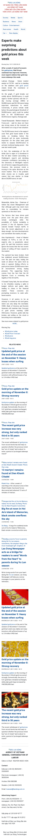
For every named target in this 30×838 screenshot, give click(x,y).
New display (13, 33)
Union (20, 22)
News (14, 22)
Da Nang (5, 526)
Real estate (7, 29)
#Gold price (9, 336)
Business (6, 22)
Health (16, 29)
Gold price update (8, 402)
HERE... (15, 324)
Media (13, 18)
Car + (5, 33)
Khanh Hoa (5, 483)
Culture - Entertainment (11, 25)
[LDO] (15, 348)
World (23, 29)
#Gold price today (11, 331)
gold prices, (8, 70)
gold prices (24, 86)
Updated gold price (8, 368)
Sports (20, 18)
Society (5, 18)
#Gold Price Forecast (12, 334)
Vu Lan (11, 575)
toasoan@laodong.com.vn (15, 789)
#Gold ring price (10, 338)
